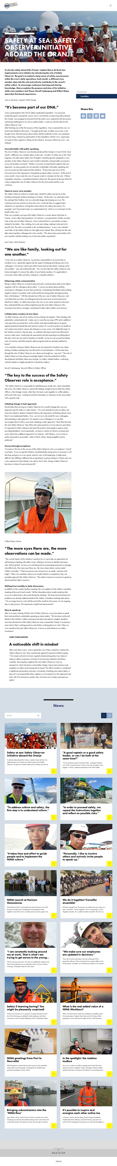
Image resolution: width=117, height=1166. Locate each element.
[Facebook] (83, 116)
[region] (96, 78)
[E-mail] (102, 116)
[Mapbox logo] (82, 92)
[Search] (38, 715)
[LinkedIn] (96, 116)
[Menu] (110, 5)
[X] (90, 116)
